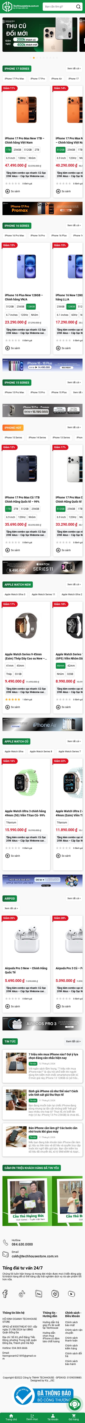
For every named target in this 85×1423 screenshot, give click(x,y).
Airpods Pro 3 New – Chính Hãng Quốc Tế (26, 970)
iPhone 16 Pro (38, 235)
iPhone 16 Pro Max (14, 235)
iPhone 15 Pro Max (14, 392)
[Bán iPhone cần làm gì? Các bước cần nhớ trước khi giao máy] (16, 1136)
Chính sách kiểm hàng (71, 1347)
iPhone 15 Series (13, 437)
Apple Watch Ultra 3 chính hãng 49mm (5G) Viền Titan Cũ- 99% (25, 813)
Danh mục (32, 1419)
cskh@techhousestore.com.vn (35, 1256)
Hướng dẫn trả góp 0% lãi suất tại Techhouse (51, 1325)
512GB (28, 149)
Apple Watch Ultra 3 (15, 594)
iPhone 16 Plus (59, 235)
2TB (37, 149)
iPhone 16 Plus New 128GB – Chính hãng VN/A (24, 297)
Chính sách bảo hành (71, 1363)
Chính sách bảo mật (71, 1324)
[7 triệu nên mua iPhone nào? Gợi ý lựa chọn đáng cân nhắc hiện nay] (16, 1063)
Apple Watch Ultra (14, 751)
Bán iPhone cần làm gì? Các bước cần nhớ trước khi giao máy (53, 1129)
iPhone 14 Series (37, 437)
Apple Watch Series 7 (70, 751)
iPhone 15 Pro (38, 392)
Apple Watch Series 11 (43, 594)
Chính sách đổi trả (73, 1355)
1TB (8, 149)
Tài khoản (52, 1419)
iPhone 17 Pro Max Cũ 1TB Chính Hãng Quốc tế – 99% (22, 499)
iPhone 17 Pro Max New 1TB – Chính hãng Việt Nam (24, 140)
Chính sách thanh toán (71, 1339)
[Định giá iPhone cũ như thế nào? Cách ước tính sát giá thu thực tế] (16, 1100)
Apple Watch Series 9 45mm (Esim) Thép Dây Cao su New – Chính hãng (25, 657)
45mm (20, 665)
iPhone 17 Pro (38, 78)
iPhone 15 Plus (59, 392)
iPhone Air (56, 78)
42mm (71, 665)
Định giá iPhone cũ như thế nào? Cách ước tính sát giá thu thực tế (53, 1093)
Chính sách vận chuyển (74, 1331)
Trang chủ (11, 1419)
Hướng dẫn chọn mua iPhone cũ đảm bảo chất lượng (51, 1337)
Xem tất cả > (74, 68)
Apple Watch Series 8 (41, 751)
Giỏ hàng (74, 1419)
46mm (60, 665)
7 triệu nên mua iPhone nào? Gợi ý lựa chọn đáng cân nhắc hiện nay (53, 1056)
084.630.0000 (22, 1244)
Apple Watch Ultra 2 (72, 594)
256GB (17, 149)
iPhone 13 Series (61, 437)
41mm (10, 665)
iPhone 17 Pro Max (14, 78)
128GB (31, 306)
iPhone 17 (73, 78)
